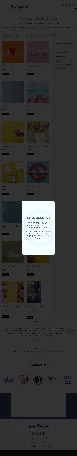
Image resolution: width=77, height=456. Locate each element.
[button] (23, 202)
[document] (38, 228)
